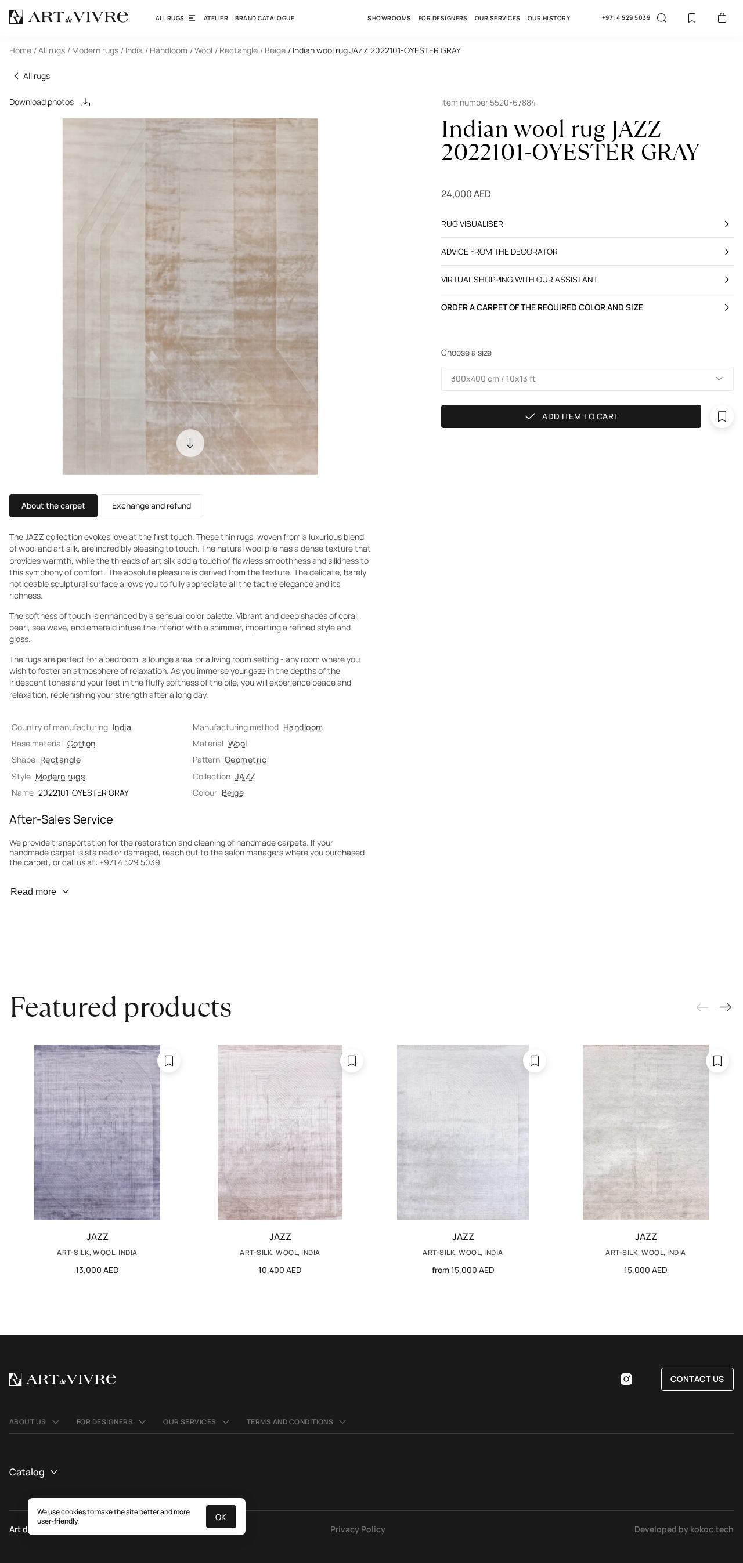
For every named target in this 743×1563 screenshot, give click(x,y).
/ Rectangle (236, 50)
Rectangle (60, 759)
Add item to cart (580, 416)
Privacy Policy (357, 1529)
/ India (132, 50)
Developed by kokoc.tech (684, 1529)
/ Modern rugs (92, 50)
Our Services (498, 18)
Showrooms (389, 18)
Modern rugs (60, 776)
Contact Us (697, 1378)
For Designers (443, 18)
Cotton (81, 743)
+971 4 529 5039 (626, 17)
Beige (233, 792)
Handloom (303, 726)
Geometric (245, 759)
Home (20, 50)
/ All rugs (49, 50)
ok (221, 1516)
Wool (237, 743)
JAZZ (245, 776)
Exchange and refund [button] (151, 505)
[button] (587, 378)
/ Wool (201, 50)
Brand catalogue (264, 18)
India (122, 726)
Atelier (216, 18)
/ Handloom (166, 50)
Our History (549, 18)
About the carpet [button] (53, 505)
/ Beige (273, 50)
